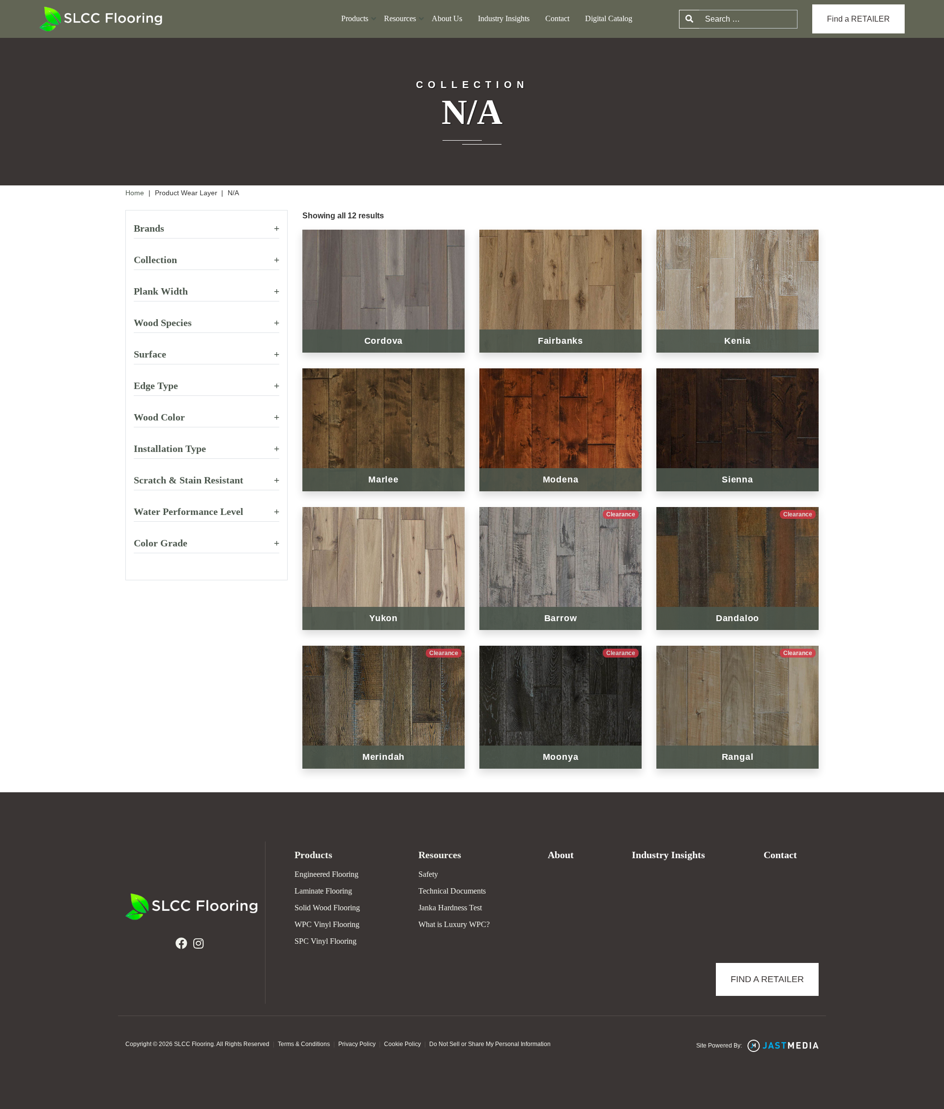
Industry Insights (504, 19)
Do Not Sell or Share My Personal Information (490, 1044)
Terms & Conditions (304, 1044)
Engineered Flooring (326, 874)
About (561, 854)
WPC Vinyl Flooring (327, 924)
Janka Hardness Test (450, 907)
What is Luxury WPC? (454, 924)
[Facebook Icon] (181, 944)
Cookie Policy (402, 1044)
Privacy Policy (357, 1044)
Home (134, 193)
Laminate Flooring (323, 891)
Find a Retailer (767, 979)
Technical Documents (452, 891)
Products (354, 19)
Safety (428, 874)
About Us (447, 19)
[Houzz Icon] (198, 944)
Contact (557, 19)
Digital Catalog (608, 19)
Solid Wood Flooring (327, 907)
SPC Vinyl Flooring (325, 941)
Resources (400, 19)
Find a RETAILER (858, 19)
